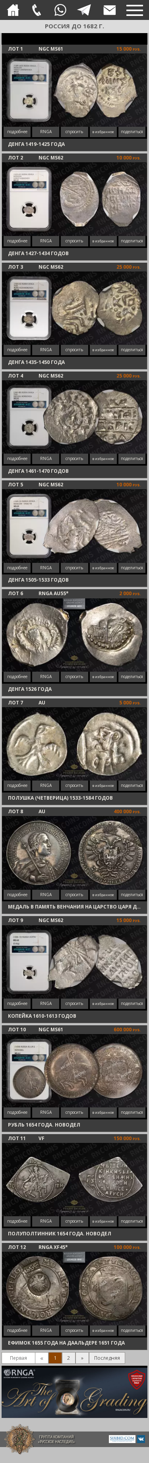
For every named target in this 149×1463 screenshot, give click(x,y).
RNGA (46, 131)
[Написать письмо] (109, 10)
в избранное (103, 131)
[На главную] (13, 10)
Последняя (107, 1358)
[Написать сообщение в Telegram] (84, 10)
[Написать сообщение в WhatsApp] (60, 10)
